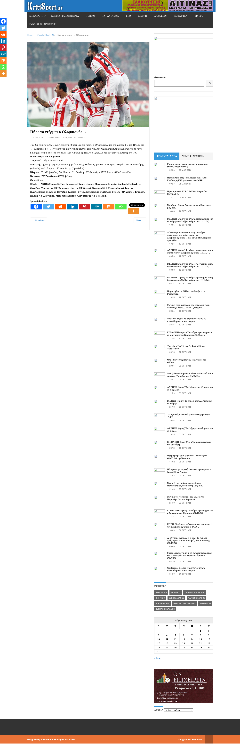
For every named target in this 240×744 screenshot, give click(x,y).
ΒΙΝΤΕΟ (199, 16)
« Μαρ (157, 658)
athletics (161, 592)
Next (139, 220)
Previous (40, 220)
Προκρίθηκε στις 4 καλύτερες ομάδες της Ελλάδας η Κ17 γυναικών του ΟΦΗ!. (187, 179)
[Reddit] (60, 206)
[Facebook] (36, 206)
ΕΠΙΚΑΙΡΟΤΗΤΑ (37, 16)
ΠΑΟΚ (64, 138)
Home (30, 35)
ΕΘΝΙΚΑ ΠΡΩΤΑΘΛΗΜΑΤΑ (65, 16)
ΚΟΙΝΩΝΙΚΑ (180, 16)
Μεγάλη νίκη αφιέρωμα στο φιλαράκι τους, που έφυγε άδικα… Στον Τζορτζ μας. (188, 306)
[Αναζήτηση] (209, 83)
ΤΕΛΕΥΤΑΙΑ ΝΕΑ (167, 156)
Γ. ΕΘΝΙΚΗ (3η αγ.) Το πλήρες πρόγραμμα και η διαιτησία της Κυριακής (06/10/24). (190, 511)
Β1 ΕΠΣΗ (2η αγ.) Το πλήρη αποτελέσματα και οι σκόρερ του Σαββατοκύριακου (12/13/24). (190, 220)
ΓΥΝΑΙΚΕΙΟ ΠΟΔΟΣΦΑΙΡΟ (43, 24)
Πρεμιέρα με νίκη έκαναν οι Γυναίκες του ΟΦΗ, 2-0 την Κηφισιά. (187, 457)
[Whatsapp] (121, 206)
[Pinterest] (84, 206)
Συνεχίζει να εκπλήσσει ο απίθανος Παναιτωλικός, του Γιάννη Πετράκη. (185, 484)
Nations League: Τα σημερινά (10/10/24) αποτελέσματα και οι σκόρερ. (186, 320)
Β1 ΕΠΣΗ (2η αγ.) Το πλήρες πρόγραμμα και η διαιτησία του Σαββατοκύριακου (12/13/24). (190, 279)
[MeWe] (96, 206)
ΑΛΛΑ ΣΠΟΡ (160, 16)
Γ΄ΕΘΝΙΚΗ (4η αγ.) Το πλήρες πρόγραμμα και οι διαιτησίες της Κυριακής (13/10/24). (190, 333)
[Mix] (108, 206)
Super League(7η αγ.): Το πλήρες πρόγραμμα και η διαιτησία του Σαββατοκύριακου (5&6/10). (189, 556)
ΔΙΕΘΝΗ (142, 16)
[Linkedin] (72, 206)
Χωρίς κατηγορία (76, 138)
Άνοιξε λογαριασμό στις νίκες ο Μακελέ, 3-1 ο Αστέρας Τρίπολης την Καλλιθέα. (190, 374)
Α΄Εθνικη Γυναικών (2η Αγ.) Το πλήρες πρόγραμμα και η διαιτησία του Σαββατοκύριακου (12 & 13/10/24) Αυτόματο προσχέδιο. (189, 236)
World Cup (205, 603)
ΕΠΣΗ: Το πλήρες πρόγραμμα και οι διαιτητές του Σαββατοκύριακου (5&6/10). (190, 525)
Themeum (46, 739)
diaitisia (160, 598)
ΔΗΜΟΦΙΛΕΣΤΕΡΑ (193, 156)
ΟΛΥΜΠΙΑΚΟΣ (45, 35)
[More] (133, 211)
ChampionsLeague (194, 592)
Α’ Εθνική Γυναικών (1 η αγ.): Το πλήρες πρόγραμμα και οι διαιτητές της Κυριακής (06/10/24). (188, 541)
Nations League (196, 598)
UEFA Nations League (184, 603)
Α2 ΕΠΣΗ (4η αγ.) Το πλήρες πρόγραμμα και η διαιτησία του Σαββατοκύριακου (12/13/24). (190, 251)
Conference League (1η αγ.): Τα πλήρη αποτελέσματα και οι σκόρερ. (186, 569)
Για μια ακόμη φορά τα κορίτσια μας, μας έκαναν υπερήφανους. (187, 165)
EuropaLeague (176, 598)
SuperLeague (162, 603)
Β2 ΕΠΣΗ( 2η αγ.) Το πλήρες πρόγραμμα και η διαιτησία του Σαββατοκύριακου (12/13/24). (190, 265)
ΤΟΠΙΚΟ (90, 16)
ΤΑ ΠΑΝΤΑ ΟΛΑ (110, 16)
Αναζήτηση (160, 77)
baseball (176, 592)
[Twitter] (48, 206)
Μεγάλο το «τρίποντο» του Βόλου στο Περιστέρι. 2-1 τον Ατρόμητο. (185, 498)
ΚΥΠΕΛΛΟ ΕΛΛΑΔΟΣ (165, 609)
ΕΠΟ (128, 16)
